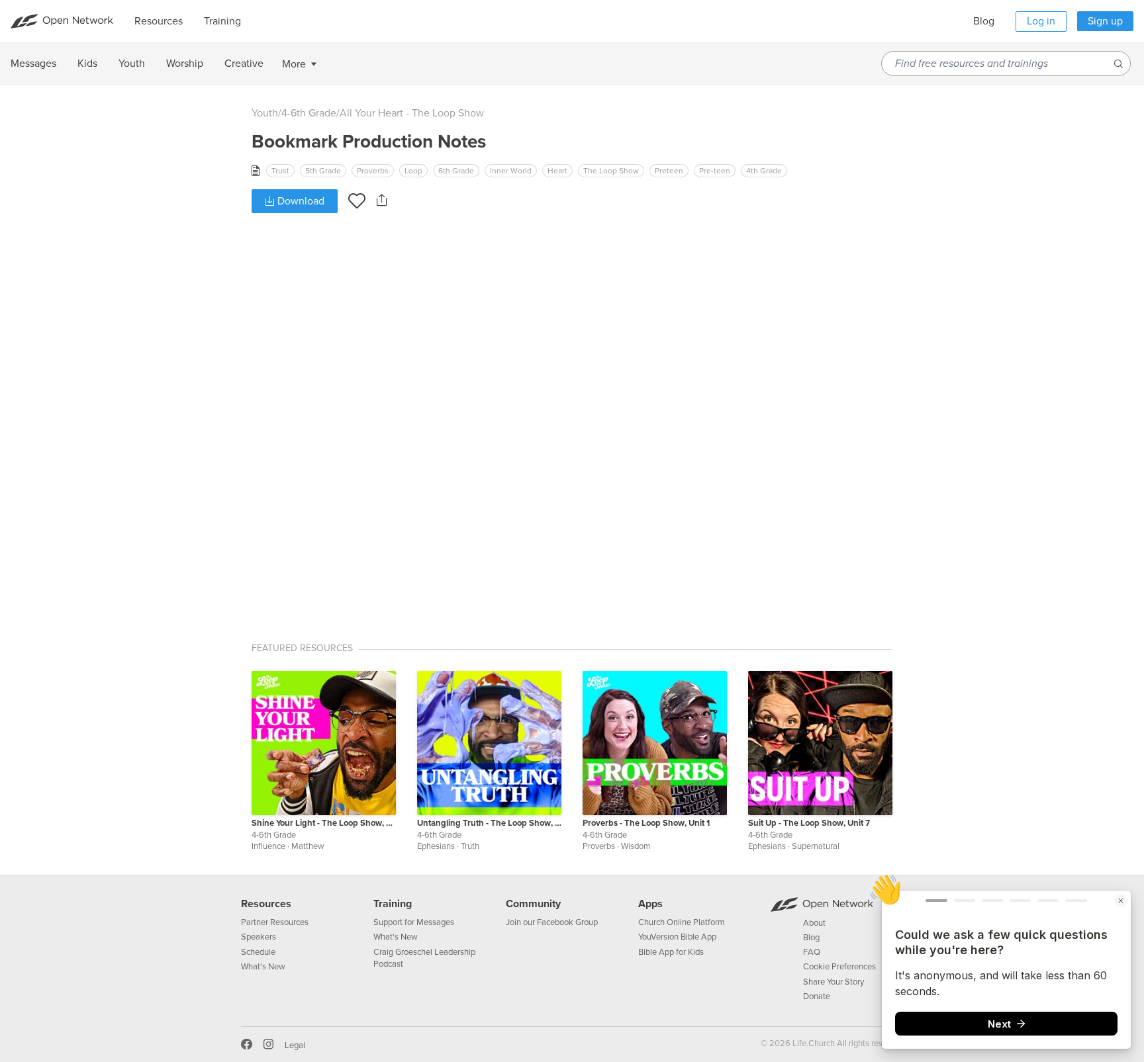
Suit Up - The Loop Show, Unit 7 (809, 823)
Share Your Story (833, 982)
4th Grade (764, 170)
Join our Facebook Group (552, 922)
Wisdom (636, 846)
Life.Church (812, 1043)
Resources (266, 903)
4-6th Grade (308, 113)
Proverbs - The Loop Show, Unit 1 (646, 823)
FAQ (811, 952)
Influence (268, 846)
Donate (816, 996)
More (294, 64)
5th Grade (323, 170)
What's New (263, 966)
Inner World (511, 170)
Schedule (258, 952)
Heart (557, 170)
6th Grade (456, 170)
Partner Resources (275, 922)
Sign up (1105, 21)
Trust (280, 170)
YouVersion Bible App (677, 937)
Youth (265, 113)
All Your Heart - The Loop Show (412, 113)
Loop (413, 170)
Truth (470, 846)
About (814, 923)
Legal (295, 1045)
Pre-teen (714, 170)
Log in (1041, 21)
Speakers (258, 937)
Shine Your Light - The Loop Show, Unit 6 (324, 823)
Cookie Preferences (839, 966)
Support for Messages (413, 922)
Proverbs (373, 170)
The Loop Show (611, 170)
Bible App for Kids (671, 952)
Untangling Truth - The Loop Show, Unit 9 (489, 823)
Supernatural (815, 846)
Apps (650, 903)
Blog (983, 21)
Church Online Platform (681, 922)
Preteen (669, 170)
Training (392, 903)
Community (533, 903)
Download (299, 201)
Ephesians (436, 846)
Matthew (307, 846)
